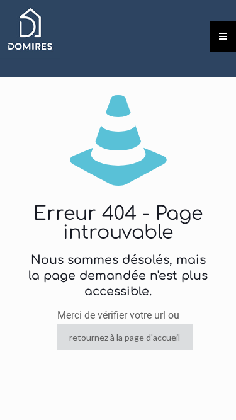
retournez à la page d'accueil (124, 337)
